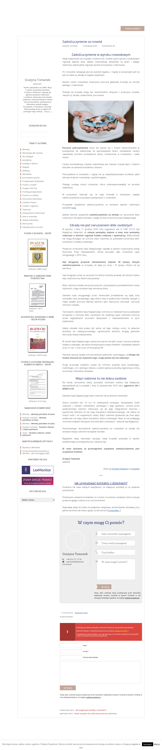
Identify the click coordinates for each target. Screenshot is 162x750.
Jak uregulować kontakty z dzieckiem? (101, 483)
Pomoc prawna (132, 28)
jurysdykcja (27, 160)
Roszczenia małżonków (32, 199)
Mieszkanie (27, 174)
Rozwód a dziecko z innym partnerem (36, 434)
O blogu (57, 28)
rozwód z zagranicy (30, 206)
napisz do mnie (121, 631)
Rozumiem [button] (148, 744)
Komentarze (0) (108, 46)
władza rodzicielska (30, 220)
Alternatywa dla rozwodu (32, 153)
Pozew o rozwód (46, 10)
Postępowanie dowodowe (33, 181)
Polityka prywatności (136, 724)
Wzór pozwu (27, 223)
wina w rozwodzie (29, 216)
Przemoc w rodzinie (30, 195)
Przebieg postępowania (32, 192)
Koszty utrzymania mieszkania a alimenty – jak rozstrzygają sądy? (35, 452)
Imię (85, 645)
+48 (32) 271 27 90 (74, 559)
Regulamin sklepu (138, 728)
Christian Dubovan (120, 468)
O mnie (42, 28)
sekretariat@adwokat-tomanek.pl (34, 734)
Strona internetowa (90, 657)
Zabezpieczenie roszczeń (32, 227)
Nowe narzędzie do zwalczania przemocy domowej (95, 713)
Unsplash (135, 468)
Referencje (73, 28)
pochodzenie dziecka (30, 177)
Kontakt (90, 28)
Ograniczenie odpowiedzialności (132, 726)
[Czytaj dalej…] (114, 510)
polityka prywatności (132, 598)
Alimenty (25, 149)
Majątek (25, 167)
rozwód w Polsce (29, 202)
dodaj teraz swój (81, 613)
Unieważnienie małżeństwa (33, 213)
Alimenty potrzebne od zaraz (43, 414)
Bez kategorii (27, 156)
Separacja (26, 209)
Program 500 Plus (29, 188)
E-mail (86, 651)
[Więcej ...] (48, 111)
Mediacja (26, 170)
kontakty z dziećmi (30, 163)
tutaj (74, 207)
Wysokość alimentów (31, 447)
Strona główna (24, 28)
